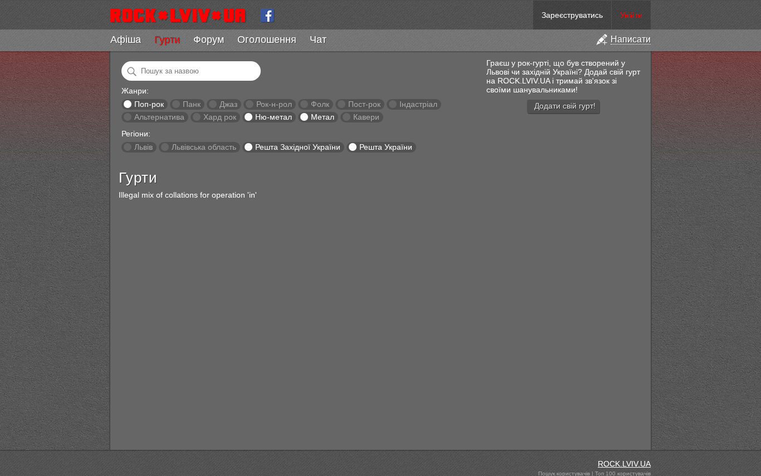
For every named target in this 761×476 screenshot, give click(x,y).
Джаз (228, 104)
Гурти (167, 39)
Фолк (320, 104)
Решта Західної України (297, 147)
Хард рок (219, 116)
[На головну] (182, 15)
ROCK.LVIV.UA (624, 463)
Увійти (631, 15)
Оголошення (266, 39)
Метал (322, 116)
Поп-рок (149, 104)
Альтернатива (159, 116)
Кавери (366, 116)
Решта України (385, 147)
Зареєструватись (572, 15)
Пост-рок (364, 104)
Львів (143, 147)
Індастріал (418, 104)
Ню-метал (273, 116)
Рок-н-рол (274, 104)
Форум (208, 39)
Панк (192, 104)
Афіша (125, 39)
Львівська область (204, 147)
